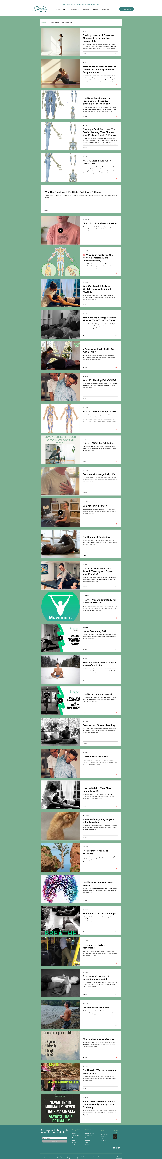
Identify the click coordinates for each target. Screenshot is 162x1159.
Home (74, 1133)
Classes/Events (89, 1138)
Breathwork (88, 1135)
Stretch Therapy (89, 1133)
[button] (106, 9)
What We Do (75, 1135)
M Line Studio (119, 1158)
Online (74, 1142)
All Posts (43, 22)
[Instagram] (119, 1148)
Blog (73, 1144)
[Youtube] (114, 1148)
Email (101, 1138)
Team (73, 1140)
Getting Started (54, 22)
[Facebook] (116, 1148)
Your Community (67, 22)
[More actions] (117, 31)
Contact (87, 1144)
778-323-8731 (103, 1140)
